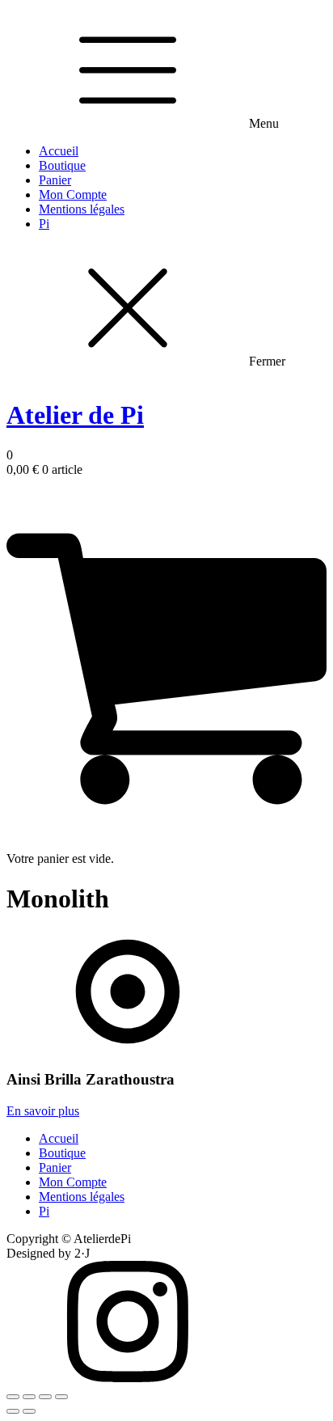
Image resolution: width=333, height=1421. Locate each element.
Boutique (62, 165)
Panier (55, 180)
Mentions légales (81, 209)
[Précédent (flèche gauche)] (12, 1411)
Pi (44, 223)
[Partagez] (29, 1396)
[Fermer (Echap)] (12, 1396)
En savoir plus (42, 1111)
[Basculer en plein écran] (45, 1396)
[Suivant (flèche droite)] (29, 1411)
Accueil (58, 151)
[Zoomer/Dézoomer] (61, 1396)
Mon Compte (73, 194)
